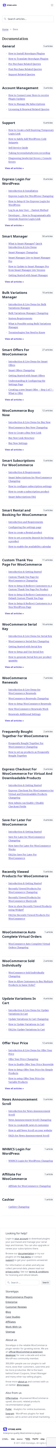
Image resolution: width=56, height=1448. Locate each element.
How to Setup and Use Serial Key (26, 651)
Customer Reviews (16, 1307)
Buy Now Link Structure (21, 438)
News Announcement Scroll (19, 1101)
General (8, 46)
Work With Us (13, 1326)
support (10, 1260)
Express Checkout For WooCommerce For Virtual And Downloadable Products (27, 773)
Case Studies (13, 1317)
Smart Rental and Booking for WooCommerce (24, 512)
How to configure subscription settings (30, 486)
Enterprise (11, 1302)
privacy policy (12, 1271)
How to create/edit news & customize (28, 1125)
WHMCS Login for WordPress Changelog (30, 1160)
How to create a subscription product (28, 491)
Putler (9, 1409)
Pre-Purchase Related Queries (24, 64)
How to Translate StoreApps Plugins (28, 58)
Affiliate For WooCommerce (14, 1176)
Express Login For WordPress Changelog (30, 196)
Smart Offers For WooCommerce (15, 351)
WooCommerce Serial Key (19, 626)
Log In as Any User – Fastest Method (28, 210)
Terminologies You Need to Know (26, 332)
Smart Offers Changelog (21, 370)
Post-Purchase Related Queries (25, 69)
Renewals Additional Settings (24, 714)
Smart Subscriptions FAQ (22, 496)
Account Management (20, 88)
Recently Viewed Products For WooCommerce (25, 873)
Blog (8, 1312)
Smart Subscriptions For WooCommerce (18, 462)
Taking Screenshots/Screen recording (29, 153)
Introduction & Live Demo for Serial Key (30, 636)
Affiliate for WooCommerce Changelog (29, 1186)
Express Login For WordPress (16, 181)
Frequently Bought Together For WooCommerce (25, 733)
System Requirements (20, 318)
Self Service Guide (18, 147)
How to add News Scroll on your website (30, 1130)
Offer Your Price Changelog (23, 1059)
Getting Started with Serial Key (25, 646)
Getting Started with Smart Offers (26, 375)
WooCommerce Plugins (19, 1297)
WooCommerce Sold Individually (18, 963)
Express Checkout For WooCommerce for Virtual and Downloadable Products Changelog (31, 794)
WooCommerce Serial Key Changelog (28, 641)
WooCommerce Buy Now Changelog (28, 427)
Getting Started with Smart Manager (28, 275)
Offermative (12, 1398)
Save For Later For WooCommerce (17, 822)
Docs (15, 29)
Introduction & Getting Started (25, 571)
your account (21, 1238)
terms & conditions (39, 1271)
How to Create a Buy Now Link (24, 432)
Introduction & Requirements (24, 472)
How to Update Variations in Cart (26, 1024)
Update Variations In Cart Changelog (28, 1019)
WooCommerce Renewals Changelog (28, 698)
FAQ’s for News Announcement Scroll (28, 1135)
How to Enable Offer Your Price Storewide (31, 1064)
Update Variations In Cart (19, 1000)
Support (8, 122)
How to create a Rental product (25, 532)
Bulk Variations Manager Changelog (28, 313)
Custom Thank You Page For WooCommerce (22, 562)
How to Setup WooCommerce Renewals (29, 703)
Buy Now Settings (17, 443)
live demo (26, 1256)
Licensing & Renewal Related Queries (28, 109)
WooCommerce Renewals (14, 680)
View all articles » (14, 168)
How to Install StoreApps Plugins (26, 53)
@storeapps (23, 1384)
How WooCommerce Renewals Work (28, 709)
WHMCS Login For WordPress (16, 1151)
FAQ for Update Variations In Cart (26, 1029)
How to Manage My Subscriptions (26, 104)
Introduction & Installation (23, 190)
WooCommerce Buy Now (18, 412)
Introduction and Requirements (25, 522)
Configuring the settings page (24, 527)
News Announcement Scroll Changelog (29, 1119)
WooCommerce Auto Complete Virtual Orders (22, 934)
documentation (26, 1253)
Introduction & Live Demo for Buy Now (29, 422)
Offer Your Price (15, 1043)
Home (5, 29)
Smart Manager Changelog (23, 252)
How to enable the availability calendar (29, 546)
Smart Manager (15, 236)
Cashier (8, 1199)
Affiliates (11, 1321)
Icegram (10, 1413)
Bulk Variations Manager (14, 294)
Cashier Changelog (18, 1206)
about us (22, 1381)
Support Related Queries (21, 74)
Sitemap (10, 1331)
